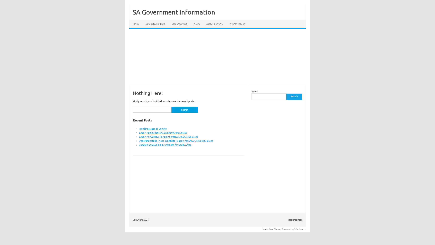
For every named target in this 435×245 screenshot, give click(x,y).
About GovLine (214, 24)
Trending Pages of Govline (153, 128)
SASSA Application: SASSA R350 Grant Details (163, 132)
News (197, 24)
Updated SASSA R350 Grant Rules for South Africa (165, 145)
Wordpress (300, 229)
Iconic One (268, 229)
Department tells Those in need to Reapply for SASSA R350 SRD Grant (176, 141)
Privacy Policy (237, 24)
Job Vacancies (179, 24)
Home (136, 24)
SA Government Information (174, 12)
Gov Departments (155, 24)
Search (254, 91)
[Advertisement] (217, 59)
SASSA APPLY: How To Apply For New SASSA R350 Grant (168, 136)
